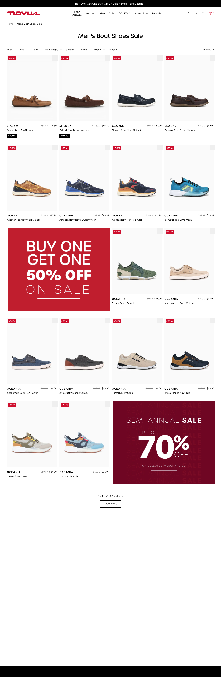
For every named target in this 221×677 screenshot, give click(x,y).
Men (102, 13)
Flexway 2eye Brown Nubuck (179, 130)
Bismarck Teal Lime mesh (178, 219)
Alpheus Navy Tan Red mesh (127, 219)
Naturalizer (141, 13)
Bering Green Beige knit (124, 303)
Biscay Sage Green (17, 476)
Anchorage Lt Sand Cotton (179, 303)
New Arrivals (77, 13)
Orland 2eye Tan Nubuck (20, 130)
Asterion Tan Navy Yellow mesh (23, 219)
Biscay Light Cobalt (69, 476)
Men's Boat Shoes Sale (29, 23)
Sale (111, 13)
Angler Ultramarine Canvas (74, 392)
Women (90, 13)
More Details (135, 3)
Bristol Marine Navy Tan (177, 392)
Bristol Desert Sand (122, 392)
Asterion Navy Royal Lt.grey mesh (77, 219)
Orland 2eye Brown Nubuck (74, 130)
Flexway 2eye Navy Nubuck (126, 130)
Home (10, 23)
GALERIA (124, 13)
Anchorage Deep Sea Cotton (22, 392)
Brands (156, 13)
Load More (110, 503)
